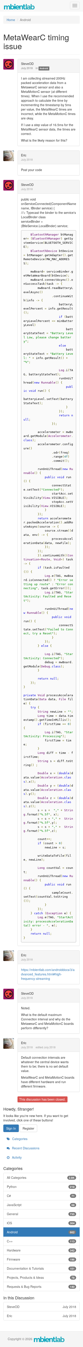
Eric (23, 155)
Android (44, 68)
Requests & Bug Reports (41, 1286)
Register (28, 1128)
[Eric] (10, 155)
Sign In (11, 1128)
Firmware (41, 1259)
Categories (19, 1138)
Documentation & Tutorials (41, 1268)
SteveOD (27, 63)
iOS (41, 1223)
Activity (16, 1157)
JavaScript (41, 1205)
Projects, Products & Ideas (41, 1277)
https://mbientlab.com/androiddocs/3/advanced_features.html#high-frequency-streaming (48, 974)
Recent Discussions (25, 1148)
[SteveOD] (10, 64)
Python (41, 1186)
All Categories (41, 1177)
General (41, 1214)
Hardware (41, 1250)
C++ (41, 1241)
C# (41, 1195)
